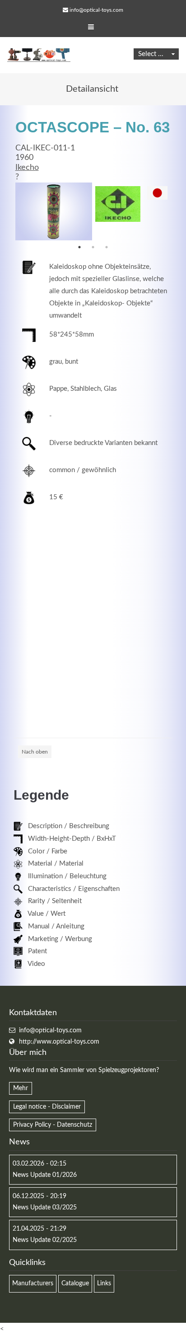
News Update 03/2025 (45, 1207)
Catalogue (75, 1283)
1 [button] (79, 247)
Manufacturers (32, 1283)
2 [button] (93, 247)
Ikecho (27, 168)
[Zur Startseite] (38, 55)
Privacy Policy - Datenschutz (52, 1125)
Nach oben (35, 751)
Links (104, 1283)
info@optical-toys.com (96, 10)
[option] (53, 211)
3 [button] (106, 247)
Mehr (20, 1088)
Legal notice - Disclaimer (47, 1107)
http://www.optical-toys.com (59, 1042)
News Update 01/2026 (45, 1175)
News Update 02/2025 (45, 1240)
